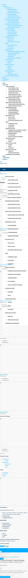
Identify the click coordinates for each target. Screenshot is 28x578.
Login (2, 558)
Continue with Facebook (6, 560)
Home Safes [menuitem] (11, 48)
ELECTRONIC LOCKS (10, 115)
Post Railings (11, 135)
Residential (5, 462)
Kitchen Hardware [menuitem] (12, 33)
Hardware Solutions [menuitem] (10, 28)
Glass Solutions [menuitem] (9, 7)
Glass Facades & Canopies (15, 96)
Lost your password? (14, 557)
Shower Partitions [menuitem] (12, 14)
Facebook (2, 539)
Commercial (6, 459)
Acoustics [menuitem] (10, 69)
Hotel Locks (11, 117)
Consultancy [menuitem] (6, 79)
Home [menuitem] (4, 4)
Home (4, 83)
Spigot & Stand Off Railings (15, 136)
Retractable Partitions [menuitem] (13, 16)
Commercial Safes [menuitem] (12, 45)
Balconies (10, 139)
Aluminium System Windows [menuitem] (12, 75)
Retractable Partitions (14, 94)
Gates (9, 141)
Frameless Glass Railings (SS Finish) (17, 130)
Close (6, 546)
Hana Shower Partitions (14, 101)
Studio (6, 465)
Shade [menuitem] (9, 67)
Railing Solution (6, 526)
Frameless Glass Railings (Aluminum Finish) (14, 132)
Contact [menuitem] (5, 80)
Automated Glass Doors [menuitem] (14, 12)
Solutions (5, 84)
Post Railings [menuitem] (11, 56)
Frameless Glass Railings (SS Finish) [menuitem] (16, 51)
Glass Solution (6, 523)
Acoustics (11, 148)
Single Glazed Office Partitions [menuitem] (15, 25)
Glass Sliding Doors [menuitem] (12, 11)
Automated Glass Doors (14, 91)
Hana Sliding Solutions (14, 99)
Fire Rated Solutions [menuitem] (10, 71)
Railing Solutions (10, 128)
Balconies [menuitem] (10, 61)
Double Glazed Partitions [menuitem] (14, 27)
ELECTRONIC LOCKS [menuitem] (9, 37)
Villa (6, 467)
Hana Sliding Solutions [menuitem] (13, 20)
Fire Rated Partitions (13, 152)
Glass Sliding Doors (13, 89)
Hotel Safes (11, 125)
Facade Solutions (10, 138)
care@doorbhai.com (8, 517)
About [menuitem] (4, 77)
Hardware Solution (7, 524)
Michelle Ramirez (4, 228)
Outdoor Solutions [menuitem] (9, 64)
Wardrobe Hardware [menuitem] (13, 35)
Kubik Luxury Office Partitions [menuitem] (12, 24)
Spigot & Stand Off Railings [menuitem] (14, 58)
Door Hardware (12, 109)
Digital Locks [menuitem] (11, 40)
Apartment (8, 464)
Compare (2, 546)
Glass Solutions (10, 86)
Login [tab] (4, 549)
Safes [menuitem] (6, 43)
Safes (7, 122)
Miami (4, 476)
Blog (4, 536)
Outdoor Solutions (11, 143)
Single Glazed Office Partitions (16, 104)
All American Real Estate (6, 264)
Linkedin (12, 539)
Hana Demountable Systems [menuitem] (12, 19)
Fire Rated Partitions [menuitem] (13, 74)
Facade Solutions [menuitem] (9, 59)
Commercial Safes (13, 123)
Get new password (5, 577)
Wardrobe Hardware (13, 114)
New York (5, 474)
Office (6, 460)
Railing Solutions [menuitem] (9, 50)
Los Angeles (5, 472)
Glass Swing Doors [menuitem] (12, 9)
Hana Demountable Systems (13, 97)
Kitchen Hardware (13, 112)
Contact (5, 159)
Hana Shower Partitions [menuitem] (13, 22)
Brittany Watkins (4, 374)
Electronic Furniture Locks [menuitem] (14, 41)
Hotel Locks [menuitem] (10, 38)
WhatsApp (7, 539)
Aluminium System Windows (13, 154)
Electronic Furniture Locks (15, 120)
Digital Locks (11, 118)
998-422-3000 (3, 163)
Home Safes (11, 126)
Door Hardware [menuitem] (11, 30)
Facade (10, 144)
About (4, 156)
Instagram (16, 539)
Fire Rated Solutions (11, 149)
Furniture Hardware (13, 110)
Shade (9, 146)
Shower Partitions (13, 92)
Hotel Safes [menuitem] (10, 46)
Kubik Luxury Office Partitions (13, 102)
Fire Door (10, 151)
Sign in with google (19, 560)
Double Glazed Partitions (15, 105)
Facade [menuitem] (9, 66)
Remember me (5, 557)
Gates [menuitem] (9, 62)
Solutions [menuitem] (5, 6)
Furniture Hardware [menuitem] (12, 32)
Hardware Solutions (11, 107)
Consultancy (6, 157)
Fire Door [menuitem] (10, 72)
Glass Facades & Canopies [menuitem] (14, 17)
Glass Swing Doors (13, 88)
